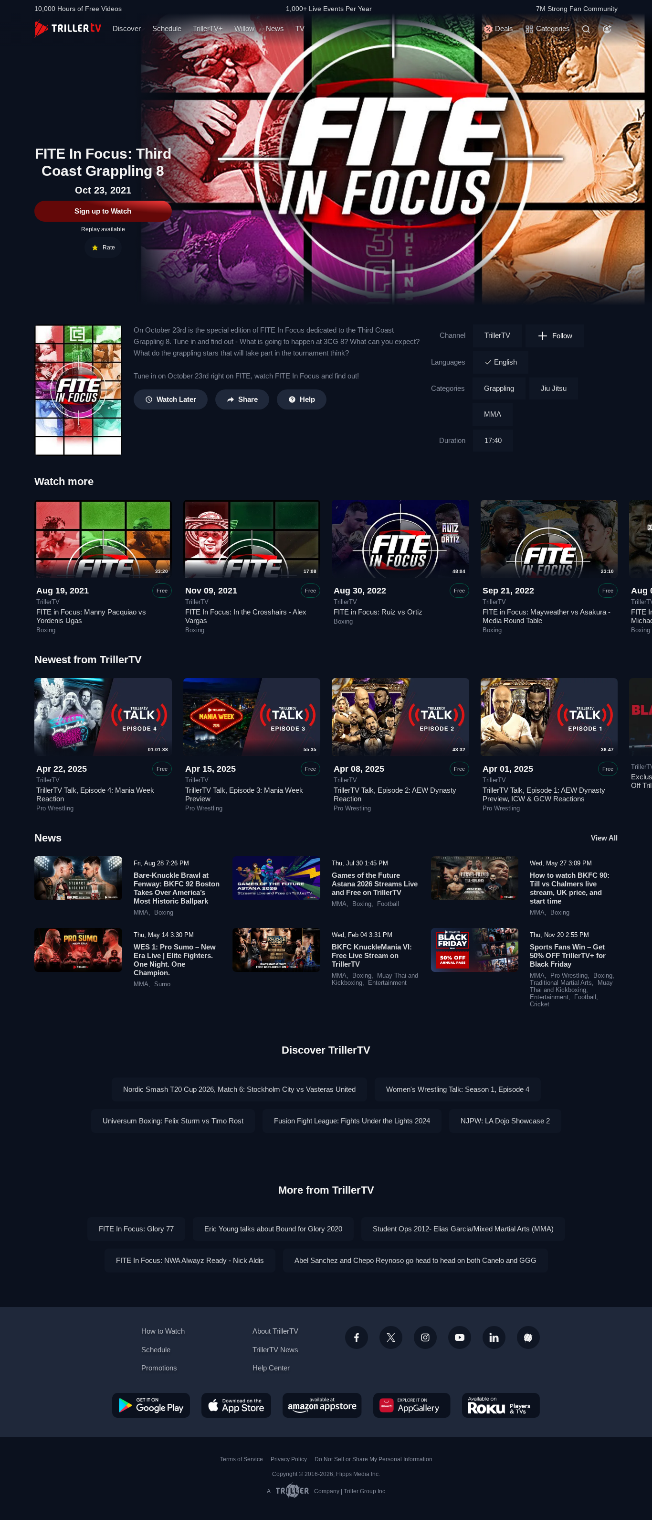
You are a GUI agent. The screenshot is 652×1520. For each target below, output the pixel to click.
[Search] (586, 29)
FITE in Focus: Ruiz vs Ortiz (378, 612)
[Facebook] (356, 1337)
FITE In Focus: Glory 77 (136, 1229)
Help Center (271, 1368)
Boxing (45, 630)
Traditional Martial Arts (561, 983)
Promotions (159, 1368)
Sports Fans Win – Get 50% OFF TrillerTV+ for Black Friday (568, 955)
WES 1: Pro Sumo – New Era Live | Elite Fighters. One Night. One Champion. (175, 960)
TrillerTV (497, 335)
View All (604, 838)
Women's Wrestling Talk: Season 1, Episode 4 (457, 1089)
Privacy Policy (289, 1459)
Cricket (539, 1004)
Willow (244, 28)
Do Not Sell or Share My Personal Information (373, 1459)
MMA (492, 414)
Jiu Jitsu (554, 388)
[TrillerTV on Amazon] (322, 1405)
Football (388, 904)
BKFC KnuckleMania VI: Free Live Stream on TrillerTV (372, 955)
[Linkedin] (494, 1337)
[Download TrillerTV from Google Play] (151, 1405)
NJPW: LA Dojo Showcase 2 (505, 1121)
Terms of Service (241, 1459)
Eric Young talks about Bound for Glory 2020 (273, 1229)
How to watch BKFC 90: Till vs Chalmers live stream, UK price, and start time (570, 888)
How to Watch (163, 1331)
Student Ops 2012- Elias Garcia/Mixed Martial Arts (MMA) (463, 1229)
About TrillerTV (275, 1331)
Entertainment (387, 983)
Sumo (162, 984)
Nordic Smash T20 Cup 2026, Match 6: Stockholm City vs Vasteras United (239, 1089)
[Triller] (528, 1337)
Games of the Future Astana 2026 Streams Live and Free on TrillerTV (375, 883)
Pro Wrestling (55, 808)
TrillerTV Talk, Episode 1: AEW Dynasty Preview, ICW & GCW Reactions (544, 794)
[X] (390, 1337)
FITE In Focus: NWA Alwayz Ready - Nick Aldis (190, 1260)
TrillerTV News (275, 1350)
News (275, 28)
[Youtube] (459, 1337)
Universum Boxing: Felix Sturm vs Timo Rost (173, 1121)
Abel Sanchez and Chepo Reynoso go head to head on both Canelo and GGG (415, 1260)
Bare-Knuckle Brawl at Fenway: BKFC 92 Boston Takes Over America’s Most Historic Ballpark (177, 888)
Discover (127, 28)
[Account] (607, 29)
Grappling (499, 388)
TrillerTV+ (208, 28)
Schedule (166, 28)
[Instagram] (425, 1337)
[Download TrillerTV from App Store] (236, 1405)
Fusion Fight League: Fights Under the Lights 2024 (352, 1121)
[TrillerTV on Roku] (501, 1405)
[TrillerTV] (67, 29)
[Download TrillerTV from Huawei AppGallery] (412, 1405)
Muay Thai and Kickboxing (571, 986)
